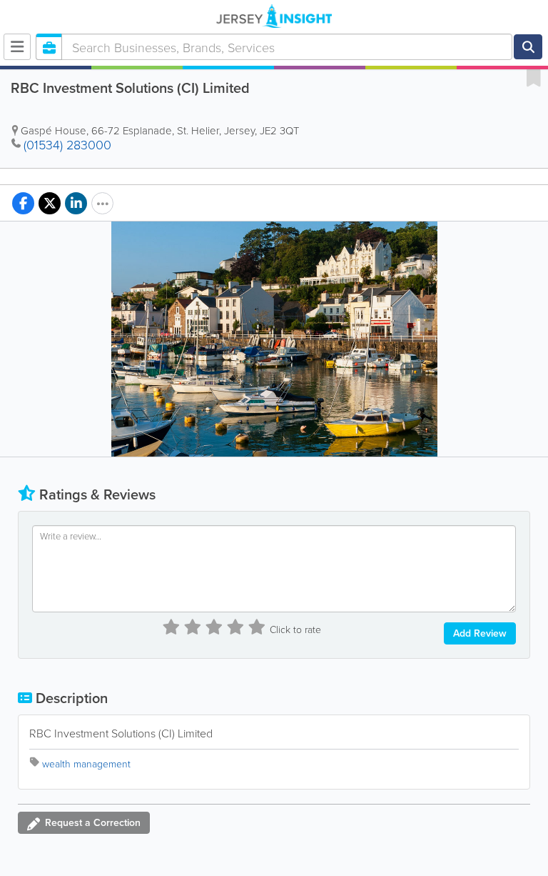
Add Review (480, 633)
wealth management (86, 763)
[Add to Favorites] (534, 77)
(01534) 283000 (67, 144)
